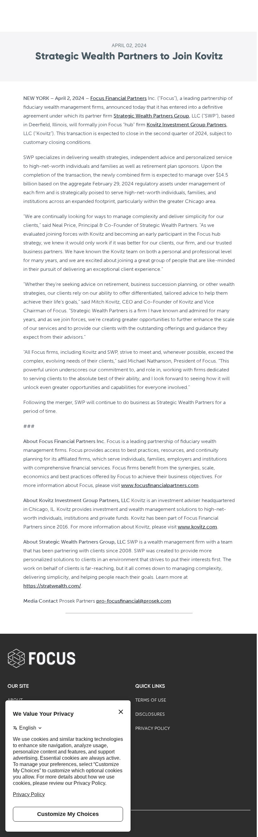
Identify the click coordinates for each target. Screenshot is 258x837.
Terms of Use (150, 700)
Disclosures (150, 714)
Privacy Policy (152, 728)
